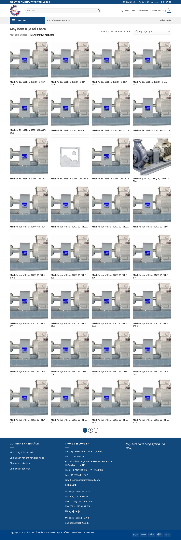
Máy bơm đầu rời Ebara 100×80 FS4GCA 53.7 (27, 83)
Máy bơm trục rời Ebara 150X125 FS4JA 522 (27, 373)
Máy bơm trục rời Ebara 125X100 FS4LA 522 (68, 276)
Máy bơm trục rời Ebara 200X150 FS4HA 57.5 (151, 421)
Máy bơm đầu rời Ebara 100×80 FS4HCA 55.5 (109, 83)
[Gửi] (98, 10)
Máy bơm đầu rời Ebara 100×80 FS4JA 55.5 (150, 83)
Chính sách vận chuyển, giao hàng (27, 457)
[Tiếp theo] (96, 430)
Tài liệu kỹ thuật (129, 2)
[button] (153, 2)
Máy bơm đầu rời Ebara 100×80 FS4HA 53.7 (68, 83)
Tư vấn (141, 2)
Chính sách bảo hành (20, 463)
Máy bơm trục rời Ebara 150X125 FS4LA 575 (27, 421)
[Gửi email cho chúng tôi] (170, 2)
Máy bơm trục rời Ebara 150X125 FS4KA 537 (109, 373)
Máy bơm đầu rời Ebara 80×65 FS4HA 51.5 (69, 130)
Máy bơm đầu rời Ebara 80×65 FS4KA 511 (28, 179)
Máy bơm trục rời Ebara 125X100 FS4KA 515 (150, 228)
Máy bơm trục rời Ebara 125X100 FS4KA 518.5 (27, 276)
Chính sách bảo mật (20, 468)
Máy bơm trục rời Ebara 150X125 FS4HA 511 (28, 324)
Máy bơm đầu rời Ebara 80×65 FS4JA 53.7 (151, 130)
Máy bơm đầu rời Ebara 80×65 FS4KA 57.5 (110, 179)
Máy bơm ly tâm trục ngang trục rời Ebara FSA (151, 179)
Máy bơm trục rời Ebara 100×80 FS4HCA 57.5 (27, 228)
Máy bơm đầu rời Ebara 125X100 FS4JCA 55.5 (28, 131)
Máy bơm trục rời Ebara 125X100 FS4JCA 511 (69, 228)
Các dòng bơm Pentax (58, 20)
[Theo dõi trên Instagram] (164, 2)
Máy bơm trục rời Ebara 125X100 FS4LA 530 (109, 276)
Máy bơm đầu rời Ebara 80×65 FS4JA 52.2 (110, 130)
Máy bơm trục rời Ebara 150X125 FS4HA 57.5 (110, 324)
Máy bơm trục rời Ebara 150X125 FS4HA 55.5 (69, 324)
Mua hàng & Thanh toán (22, 452)
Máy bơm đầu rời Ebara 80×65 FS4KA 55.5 (69, 179)
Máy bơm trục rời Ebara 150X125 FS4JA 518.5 (150, 324)
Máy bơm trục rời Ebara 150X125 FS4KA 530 (68, 373)
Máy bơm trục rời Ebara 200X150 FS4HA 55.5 (110, 421)
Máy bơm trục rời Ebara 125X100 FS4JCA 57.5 (110, 228)
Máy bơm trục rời (18, 34)
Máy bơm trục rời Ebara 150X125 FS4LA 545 (150, 373)
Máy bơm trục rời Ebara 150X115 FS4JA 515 (150, 276)
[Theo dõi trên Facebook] (161, 2)
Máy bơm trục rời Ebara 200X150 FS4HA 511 (69, 421)
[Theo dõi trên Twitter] (167, 2)
